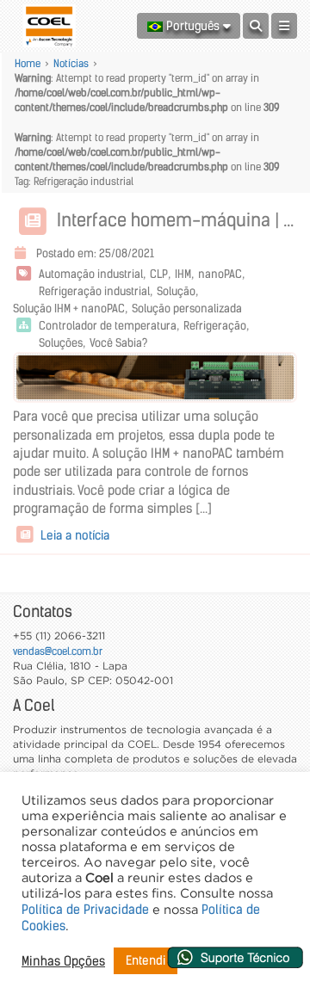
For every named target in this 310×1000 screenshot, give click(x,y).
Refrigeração (214, 325)
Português (193, 26)
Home (27, 63)
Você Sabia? (118, 343)
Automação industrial (91, 274)
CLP (159, 274)
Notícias (71, 63)
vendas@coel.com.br (57, 651)
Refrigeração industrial (94, 291)
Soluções (61, 343)
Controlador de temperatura (108, 325)
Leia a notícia (73, 535)
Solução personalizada (187, 308)
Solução (176, 291)
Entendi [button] (145, 960)
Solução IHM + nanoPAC (69, 308)
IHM (183, 274)
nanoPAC (220, 274)
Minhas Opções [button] (63, 961)
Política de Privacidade (85, 909)
